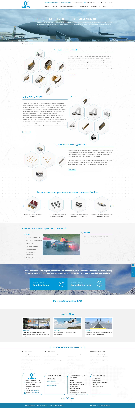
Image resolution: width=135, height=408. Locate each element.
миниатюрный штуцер (39, 53)
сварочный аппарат (26, 76)
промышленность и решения (68, 6)
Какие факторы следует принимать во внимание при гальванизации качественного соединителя (36, 333)
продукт (55, 6)
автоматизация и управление (30, 258)
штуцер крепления (72, 365)
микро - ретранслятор (48, 88)
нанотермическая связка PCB (85, 100)
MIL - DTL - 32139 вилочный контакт (48, 158)
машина (28, 234)
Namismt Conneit (49, 363)
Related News (67, 314)
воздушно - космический (33, 237)
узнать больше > (72, 74)
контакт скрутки (39, 172)
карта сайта (93, 405)
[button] (111, 206)
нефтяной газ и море (32, 246)
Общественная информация (52, 2)
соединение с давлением (93, 111)
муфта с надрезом (107, 112)
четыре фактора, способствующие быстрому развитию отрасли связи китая (99, 333)
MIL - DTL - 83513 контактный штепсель (31, 158)
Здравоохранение (31, 249)
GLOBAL (110, 2)
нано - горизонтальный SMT (85, 125)
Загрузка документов (98, 386)
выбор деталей (84, 6)
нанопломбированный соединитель (93, 135)
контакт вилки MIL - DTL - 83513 (39, 147)
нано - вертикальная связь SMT (52, 365)
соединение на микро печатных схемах (31, 63)
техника (95, 384)
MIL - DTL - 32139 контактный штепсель (61, 160)
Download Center (41, 285)
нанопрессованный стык (72, 123)
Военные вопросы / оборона (34, 240)
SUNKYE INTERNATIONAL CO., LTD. (44, 405)
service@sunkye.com (51, 385)
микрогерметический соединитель (61, 65)
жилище (47, 6)
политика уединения (104, 405)
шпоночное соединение (72, 144)
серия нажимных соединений (77, 111)
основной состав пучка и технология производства (65, 333)
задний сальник (56, 78)
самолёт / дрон (30, 243)
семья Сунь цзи (95, 6)
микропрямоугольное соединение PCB (48, 63)
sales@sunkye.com (90, 2)
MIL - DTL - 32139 (32, 97)
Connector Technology (82, 285)
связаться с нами (65, 2)
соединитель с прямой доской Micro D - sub (40, 77)
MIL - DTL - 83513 (68, 50)
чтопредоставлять (67, 347)
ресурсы (105, 6)
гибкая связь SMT (72, 363)
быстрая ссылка (99, 375)
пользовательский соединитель (31, 253)
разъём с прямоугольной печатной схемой (102, 125)
